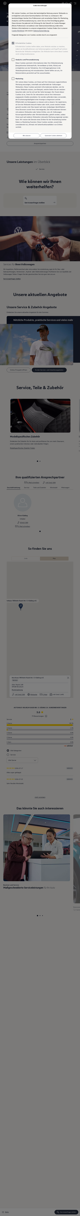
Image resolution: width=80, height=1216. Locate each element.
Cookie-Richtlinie (18, 31)
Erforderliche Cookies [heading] (24, 43)
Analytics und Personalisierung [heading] (27, 60)
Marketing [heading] (19, 79)
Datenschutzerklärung (41, 31)
